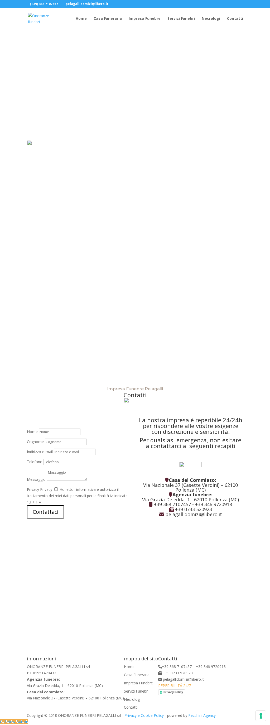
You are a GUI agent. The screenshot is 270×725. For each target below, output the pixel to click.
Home (81, 19)
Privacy (33, 489)
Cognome (35, 441)
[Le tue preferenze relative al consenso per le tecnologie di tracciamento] (261, 716)
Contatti (235, 19)
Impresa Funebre (145, 19)
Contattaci (45, 511)
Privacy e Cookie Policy (144, 715)
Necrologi (211, 19)
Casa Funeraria (108, 19)
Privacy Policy (173, 692)
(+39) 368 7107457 (44, 4)
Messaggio (36, 479)
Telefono (34, 461)
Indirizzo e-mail (40, 451)
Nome (32, 431)
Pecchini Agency (202, 715)
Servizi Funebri (181, 19)
